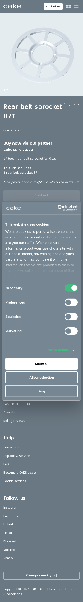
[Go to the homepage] (12, 6)
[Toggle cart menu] (68, 6)
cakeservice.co (18, 149)
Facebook (10, 516)
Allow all (41, 364)
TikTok (8, 533)
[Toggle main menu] (76, 6)
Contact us (53, 6)
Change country (39, 575)
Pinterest (9, 541)
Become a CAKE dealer (20, 472)
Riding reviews (14, 421)
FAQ (6, 464)
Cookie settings (14, 481)
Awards (9, 412)
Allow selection (41, 377)
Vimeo (8, 558)
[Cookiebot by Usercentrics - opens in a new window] (58, 208)
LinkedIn (9, 524)
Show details (58, 350)
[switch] (71, 302)
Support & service (16, 456)
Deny (41, 391)
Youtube (9, 549)
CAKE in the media (16, 404)
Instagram (10, 507)
